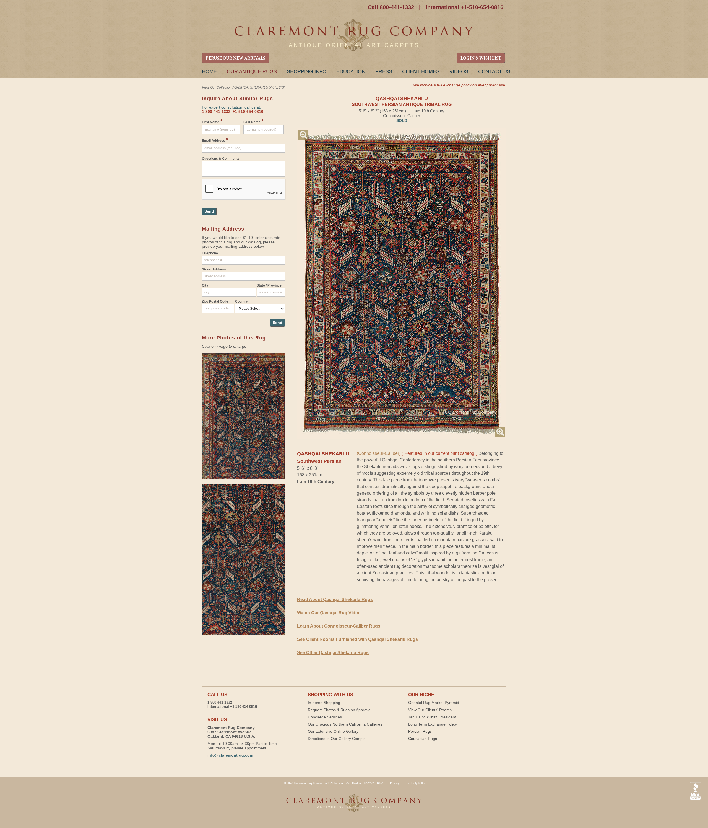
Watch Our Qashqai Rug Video (329, 612)
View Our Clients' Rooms (430, 710)
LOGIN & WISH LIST (480, 58)
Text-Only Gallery (416, 783)
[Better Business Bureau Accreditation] (695, 791)
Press (383, 71)
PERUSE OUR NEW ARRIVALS (235, 58)
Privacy (394, 783)
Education (350, 71)
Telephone (210, 253)
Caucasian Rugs (422, 738)
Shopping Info (306, 71)
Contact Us (494, 71)
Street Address (214, 269)
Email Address (215, 140)
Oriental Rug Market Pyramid (433, 702)
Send (209, 211)
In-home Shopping (324, 702)
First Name (212, 121)
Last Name (253, 121)
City (205, 285)
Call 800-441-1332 (391, 7)
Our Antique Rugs (252, 71)
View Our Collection (217, 87)
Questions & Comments (221, 159)
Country (241, 301)
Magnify (303, 135)
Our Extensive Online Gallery (333, 731)
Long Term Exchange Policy (432, 724)
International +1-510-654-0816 (464, 7)
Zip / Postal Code (215, 301)
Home (209, 71)
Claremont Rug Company (354, 35)
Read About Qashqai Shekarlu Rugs (335, 599)
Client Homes (420, 71)
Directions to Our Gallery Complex (338, 738)
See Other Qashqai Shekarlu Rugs (333, 652)
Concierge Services (325, 717)
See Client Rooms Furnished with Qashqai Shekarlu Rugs (357, 639)
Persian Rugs (420, 731)
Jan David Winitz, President (432, 717)
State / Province (269, 285)
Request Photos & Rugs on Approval (339, 710)
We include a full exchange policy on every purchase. (459, 85)
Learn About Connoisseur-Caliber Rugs (338, 626)
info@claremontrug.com (230, 755)
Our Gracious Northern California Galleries (345, 724)
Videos (458, 71)
